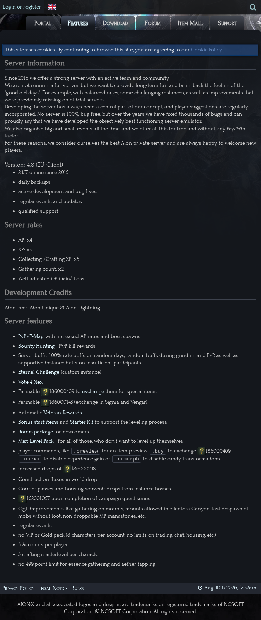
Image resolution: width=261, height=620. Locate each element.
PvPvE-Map (31, 336)
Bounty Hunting (36, 346)
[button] (53, 7)
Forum (153, 23)
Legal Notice (52, 588)
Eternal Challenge (38, 372)
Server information (35, 62)
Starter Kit (81, 422)
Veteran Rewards (63, 412)
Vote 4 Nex (30, 382)
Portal (42, 23)
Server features (28, 321)
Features (78, 23)
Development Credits (38, 292)
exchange (93, 391)
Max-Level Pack (36, 441)
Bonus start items (38, 422)
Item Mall (190, 23)
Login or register (22, 7)
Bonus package (35, 432)
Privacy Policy (18, 588)
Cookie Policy (206, 50)
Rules (77, 588)
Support (227, 23)
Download (115, 23)
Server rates (23, 224)
